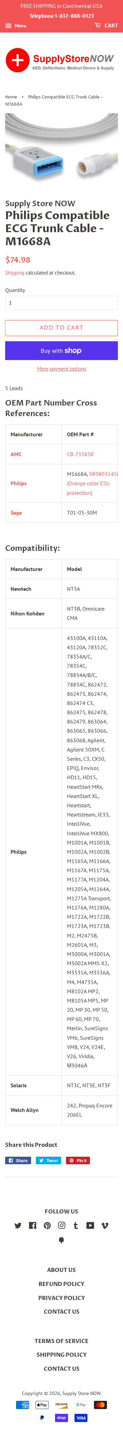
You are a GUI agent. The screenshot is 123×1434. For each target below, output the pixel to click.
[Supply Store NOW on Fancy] (61, 1241)
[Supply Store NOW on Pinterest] (47, 1227)
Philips (19, 483)
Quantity (15, 290)
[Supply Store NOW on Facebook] (33, 1227)
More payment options (61, 369)
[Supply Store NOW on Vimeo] (105, 1227)
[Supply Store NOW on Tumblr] (76, 1227)
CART (111, 26)
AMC (16, 454)
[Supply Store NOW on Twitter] (18, 1227)
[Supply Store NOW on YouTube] (90, 1227)
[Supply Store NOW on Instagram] (61, 1227)
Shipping (14, 272)
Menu (19, 26)
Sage (16, 512)
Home (11, 97)
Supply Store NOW (81, 1393)
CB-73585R (80, 454)
